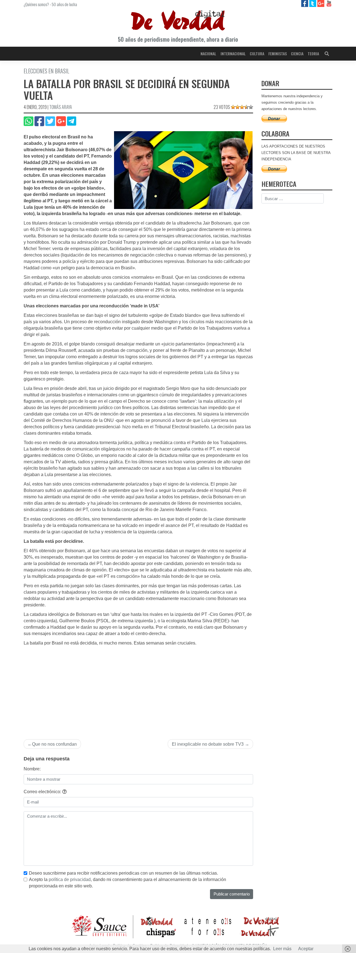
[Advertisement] (138, 688)
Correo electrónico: (43, 791)
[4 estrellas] (246, 107)
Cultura (257, 53)
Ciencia (297, 53)
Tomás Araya (60, 107)
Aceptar (305, 948)
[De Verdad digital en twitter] (313, 3)
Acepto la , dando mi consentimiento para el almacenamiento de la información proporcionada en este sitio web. (127, 882)
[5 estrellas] (251, 107)
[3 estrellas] (242, 107)
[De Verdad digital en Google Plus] (321, 3)
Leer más (282, 948)
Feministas (277, 53)
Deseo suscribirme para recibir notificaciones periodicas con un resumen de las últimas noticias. (123, 873)
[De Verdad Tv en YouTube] (328, 3)
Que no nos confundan (54, 744)
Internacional (233, 53)
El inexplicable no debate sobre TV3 (208, 744)
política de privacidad (70, 879)
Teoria (313, 53)
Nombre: (32, 769)
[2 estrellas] (237, 107)
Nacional (208, 53)
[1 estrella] (233, 107)
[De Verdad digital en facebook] (305, 3)
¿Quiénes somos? (36, 4)
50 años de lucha (64, 4)
